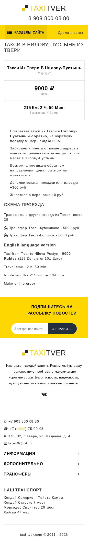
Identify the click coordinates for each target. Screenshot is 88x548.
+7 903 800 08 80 (24, 421)
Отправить (62, 329)
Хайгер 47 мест (17, 512)
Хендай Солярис (18, 497)
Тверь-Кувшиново (43, 228)
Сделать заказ (70, 33)
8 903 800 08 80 (48, 18)
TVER (48, 8)
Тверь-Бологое (41, 235)
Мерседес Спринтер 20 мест (29, 507)
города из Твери (56, 215)
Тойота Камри (50, 497)
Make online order (19, 283)
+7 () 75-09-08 (27, 429)
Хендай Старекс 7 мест (24, 502)
